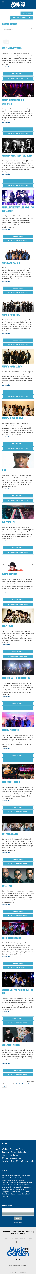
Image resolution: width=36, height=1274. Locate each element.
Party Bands (6, 1189)
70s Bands (5, 1178)
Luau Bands (6, 1182)
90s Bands (21, 1178)
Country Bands (7, 1185)
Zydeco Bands (16, 1194)
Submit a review (27, 13)
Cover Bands (26, 1194)
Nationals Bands (27, 1161)
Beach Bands (6, 1180)
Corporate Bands (9, 1152)
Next (29, 1084)
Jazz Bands (25, 1175)
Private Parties (8, 1161)
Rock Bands (17, 1185)
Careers (21, 1232)
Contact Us (14, 1234)
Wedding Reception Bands (13, 1149)
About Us (29, 1232)
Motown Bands (7, 1175)
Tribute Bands (6, 1187)
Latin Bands (25, 1192)
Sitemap (23, 1234)
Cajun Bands (6, 1194)
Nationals (12, 1242)
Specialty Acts (22, 1242)
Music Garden (22, 1272)
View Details (6, 67)
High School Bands (21, 1240)
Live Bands (5, 1196)
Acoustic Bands (15, 1192)
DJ (31, 1240)
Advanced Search (18, 1222)
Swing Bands (24, 1189)
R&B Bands (16, 1175)
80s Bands (13, 1178)
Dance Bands (27, 1187)
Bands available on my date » (22, 17)
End (4, 1086)
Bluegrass (5, 1192)
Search (18, 1218)
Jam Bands (25, 1185)
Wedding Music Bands (11, 1238)
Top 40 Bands (26, 1182)
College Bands (23, 1152)
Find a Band (7, 1232)
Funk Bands (15, 1189)
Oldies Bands (17, 1187)
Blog (14, 1232)
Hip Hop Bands (16, 1182)
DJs (17, 1161)
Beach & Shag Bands (18, 1180)
